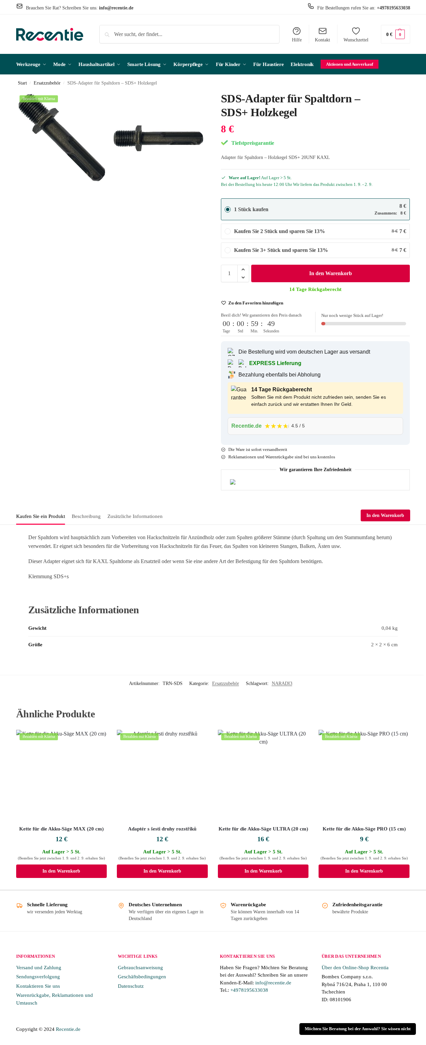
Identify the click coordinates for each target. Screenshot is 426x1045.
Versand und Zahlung (38, 967)
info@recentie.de (273, 982)
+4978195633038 (249, 990)
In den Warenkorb (330, 273)
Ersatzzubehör (47, 83)
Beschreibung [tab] (86, 516)
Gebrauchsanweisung (140, 967)
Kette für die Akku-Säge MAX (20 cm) (61, 828)
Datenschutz (131, 986)
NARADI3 (282, 683)
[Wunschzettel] (97, 740)
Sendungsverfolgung (38, 976)
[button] (395, 34)
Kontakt (322, 39)
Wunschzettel (355, 39)
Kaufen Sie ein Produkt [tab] (40, 516)
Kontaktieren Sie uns (38, 986)
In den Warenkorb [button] (61, 871)
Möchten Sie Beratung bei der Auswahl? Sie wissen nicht (358, 1028)
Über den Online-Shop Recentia (355, 967)
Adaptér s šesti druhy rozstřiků (162, 828)
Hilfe (297, 39)
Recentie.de (68, 1029)
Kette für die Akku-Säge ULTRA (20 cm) (263, 828)
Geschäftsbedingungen (142, 976)
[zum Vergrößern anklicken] (62, 138)
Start (22, 83)
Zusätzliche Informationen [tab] (135, 516)
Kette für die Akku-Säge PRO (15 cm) (364, 828)
